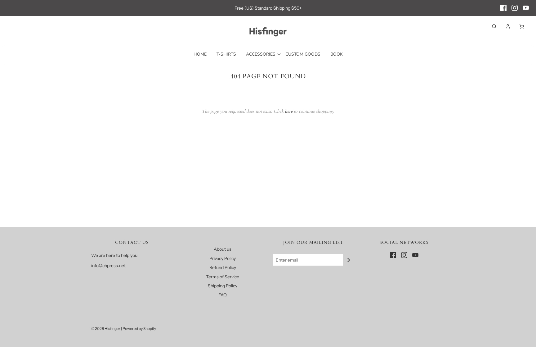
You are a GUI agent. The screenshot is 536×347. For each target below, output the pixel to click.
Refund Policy (222, 267)
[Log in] (504, 26)
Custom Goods (302, 54)
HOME (200, 54)
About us (222, 249)
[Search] (491, 26)
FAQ (222, 295)
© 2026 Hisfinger (105, 328)
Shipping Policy (222, 286)
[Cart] (518, 26)
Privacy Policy (222, 258)
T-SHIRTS (226, 54)
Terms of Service (222, 277)
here (289, 111)
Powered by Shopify (139, 328)
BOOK (336, 54)
